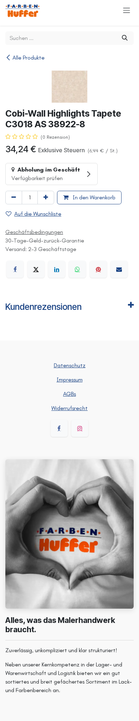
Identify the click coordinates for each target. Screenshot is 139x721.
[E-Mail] (119, 269)
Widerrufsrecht (69, 408)
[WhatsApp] (77, 269)
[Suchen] (125, 38)
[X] (36, 269)
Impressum (70, 379)
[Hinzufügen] (45, 197)
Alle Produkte (28, 57)
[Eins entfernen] (13, 197)
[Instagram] (79, 428)
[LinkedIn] (56, 269)
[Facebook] (15, 269)
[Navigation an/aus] (126, 10)
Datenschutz (70, 365)
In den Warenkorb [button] (93, 197)
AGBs (69, 393)
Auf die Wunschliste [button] (37, 213)
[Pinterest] (98, 269)
